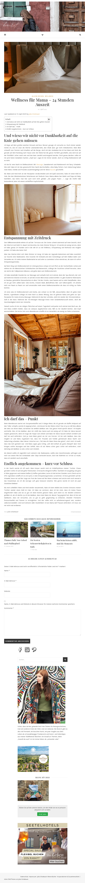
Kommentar (9, 608)
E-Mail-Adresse (10, 581)
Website (7, 591)
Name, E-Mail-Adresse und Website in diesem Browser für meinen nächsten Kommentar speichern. (39, 604)
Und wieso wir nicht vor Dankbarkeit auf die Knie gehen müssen (28, 122)
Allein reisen (38, 96)
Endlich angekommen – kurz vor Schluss (20, 129)
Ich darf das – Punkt (13, 127)
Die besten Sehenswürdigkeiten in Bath (40, 543)
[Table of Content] (48, 119)
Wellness (49, 96)
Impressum (32, 877)
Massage (39, 164)
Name (7, 570)
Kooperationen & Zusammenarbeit (68, 877)
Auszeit (52, 170)
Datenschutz (24, 877)
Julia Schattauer (34, 114)
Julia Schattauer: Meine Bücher (46, 877)
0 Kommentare (76, 512)
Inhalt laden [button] (42, 814)
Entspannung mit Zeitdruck (16, 124)
